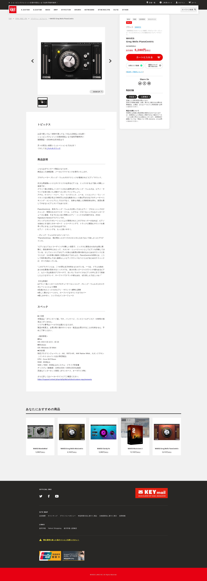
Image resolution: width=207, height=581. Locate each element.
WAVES (138, 27)
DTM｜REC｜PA (21, 19)
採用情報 (122, 516)
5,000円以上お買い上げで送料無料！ (25, 2)
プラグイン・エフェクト (39, 19)
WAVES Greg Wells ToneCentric (166, 449)
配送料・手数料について (135, 72)
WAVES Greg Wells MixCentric (72, 449)
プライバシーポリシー (68, 516)
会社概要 (42, 516)
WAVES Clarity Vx (103, 449)
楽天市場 (42, 528)
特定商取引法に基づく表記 (87, 516)
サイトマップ (53, 516)
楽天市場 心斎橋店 (70, 528)
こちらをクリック (53, 148)
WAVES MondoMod (40, 449)
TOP (10, 19)
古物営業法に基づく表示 (108, 516)
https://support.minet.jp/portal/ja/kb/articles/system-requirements (65, 379)
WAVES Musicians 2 (135, 449)
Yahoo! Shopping (54, 528)
